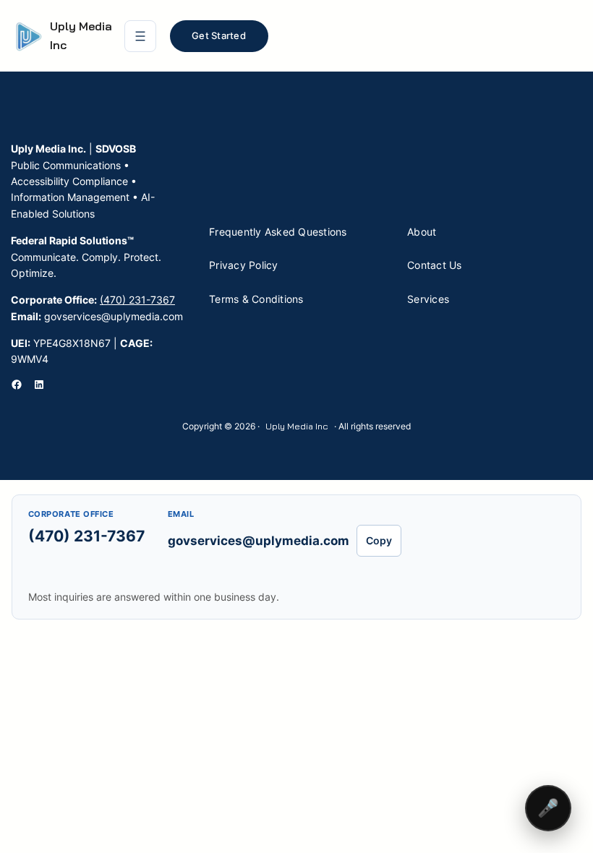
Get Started (219, 35)
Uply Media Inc (296, 426)
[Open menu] (140, 36)
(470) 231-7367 (137, 299)
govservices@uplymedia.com (258, 540)
